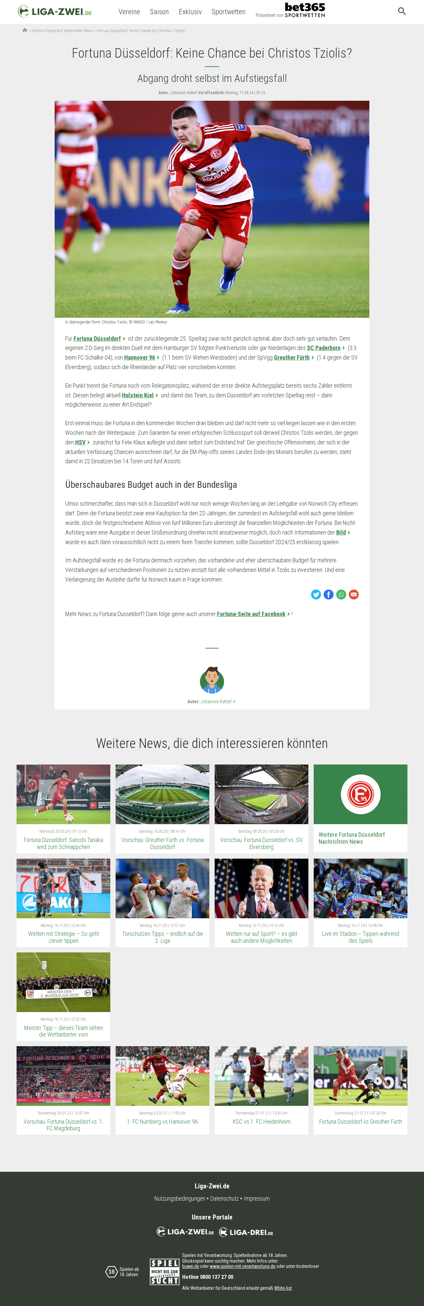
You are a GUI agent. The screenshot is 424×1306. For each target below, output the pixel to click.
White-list (283, 1288)
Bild (341, 532)
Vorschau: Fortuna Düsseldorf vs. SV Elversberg (261, 843)
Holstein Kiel (138, 395)
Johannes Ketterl (219, 701)
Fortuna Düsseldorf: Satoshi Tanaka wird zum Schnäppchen (63, 843)
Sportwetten (229, 12)
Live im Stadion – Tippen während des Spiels (360, 937)
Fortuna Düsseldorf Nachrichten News (62, 30)
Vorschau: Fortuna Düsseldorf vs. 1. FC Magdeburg (64, 1125)
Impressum (257, 1198)
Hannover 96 (139, 357)
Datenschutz (224, 1198)
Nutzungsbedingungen (179, 1198)
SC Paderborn (324, 347)
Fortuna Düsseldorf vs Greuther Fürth (360, 1121)
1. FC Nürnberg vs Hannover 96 (162, 1121)
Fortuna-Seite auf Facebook (251, 613)
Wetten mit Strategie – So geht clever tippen (63, 937)
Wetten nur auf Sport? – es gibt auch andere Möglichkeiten (261, 937)
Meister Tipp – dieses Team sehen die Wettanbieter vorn (63, 1031)
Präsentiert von (270, 15)
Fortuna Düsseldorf (97, 338)
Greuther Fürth (292, 357)
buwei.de (190, 1266)
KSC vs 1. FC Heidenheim (262, 1121)
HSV (80, 442)
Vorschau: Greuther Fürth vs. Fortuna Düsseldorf (163, 843)
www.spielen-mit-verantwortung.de (242, 1266)
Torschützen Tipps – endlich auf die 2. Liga (162, 937)
